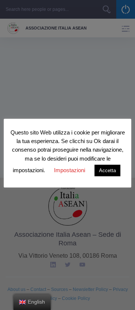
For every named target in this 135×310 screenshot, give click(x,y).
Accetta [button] (107, 170)
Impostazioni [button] (69, 170)
